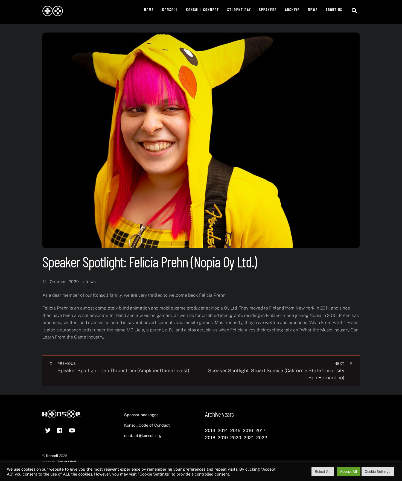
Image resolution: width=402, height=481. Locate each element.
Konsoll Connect (202, 10)
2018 (210, 437)
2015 (235, 430)
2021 (249, 437)
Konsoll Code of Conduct (147, 425)
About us (334, 10)
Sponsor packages (141, 414)
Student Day (239, 10)
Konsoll (170, 10)
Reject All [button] (323, 472)
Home (149, 10)
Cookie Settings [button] (378, 472)
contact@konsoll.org (143, 435)
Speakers (268, 10)
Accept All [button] (348, 472)
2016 (248, 430)
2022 (261, 437)
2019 (223, 437)
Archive (292, 10)
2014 (223, 430)
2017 (260, 430)
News (313, 10)
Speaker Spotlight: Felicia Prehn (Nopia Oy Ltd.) (149, 261)
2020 (235, 437)
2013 (210, 430)
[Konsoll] (52, 13)
